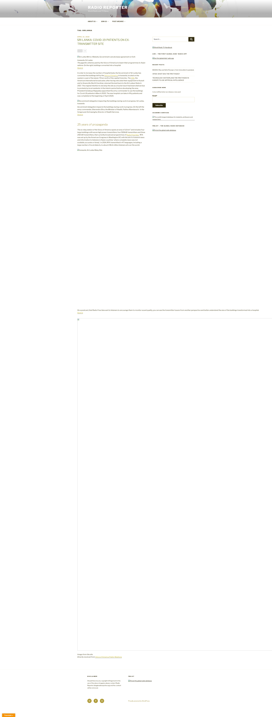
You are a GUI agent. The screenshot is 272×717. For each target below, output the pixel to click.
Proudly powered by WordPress (139, 701)
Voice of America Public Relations (108, 657)
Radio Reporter (108, 7)
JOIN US (104, 21)
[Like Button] (80, 50)
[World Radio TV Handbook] (162, 47)
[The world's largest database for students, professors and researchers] (173, 119)
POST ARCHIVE (118, 21)
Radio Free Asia (133, 135)
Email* (154, 96)
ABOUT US (92, 21)
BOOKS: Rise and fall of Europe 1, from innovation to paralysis (173, 70)
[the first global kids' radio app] (163, 58)
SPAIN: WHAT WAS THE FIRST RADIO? (166, 74)
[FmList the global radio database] (164, 130)
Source (80, 68)
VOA (133, 78)
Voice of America (111, 76)
